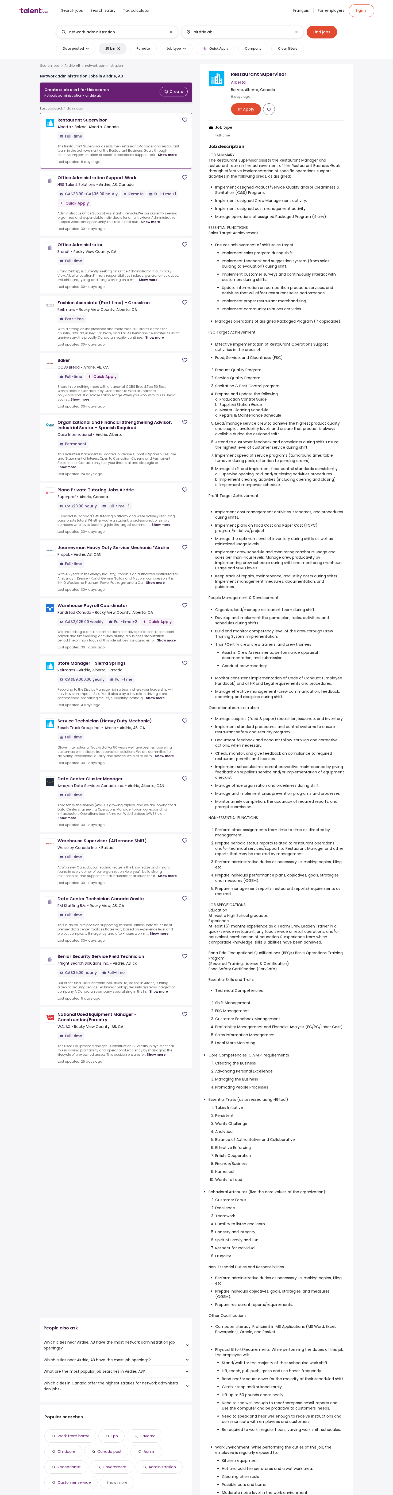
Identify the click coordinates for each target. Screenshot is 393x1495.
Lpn (114, 1436)
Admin (150, 1451)
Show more (167, 154)
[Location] (238, 32)
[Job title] (113, 32)
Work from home (73, 1436)
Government (115, 1467)
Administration (162, 1467)
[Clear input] (171, 32)
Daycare (148, 1436)
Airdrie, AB (72, 65)
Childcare (66, 1451)
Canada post (109, 1451)
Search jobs (50, 65)
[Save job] (184, 120)
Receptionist (69, 1467)
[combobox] (116, 32)
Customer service (74, 1482)
